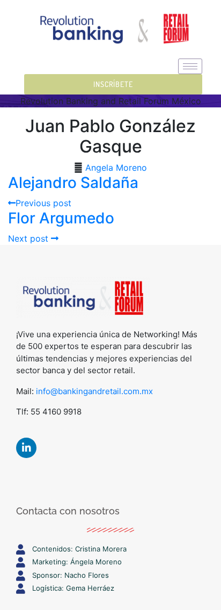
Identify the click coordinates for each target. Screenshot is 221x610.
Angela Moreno (116, 167)
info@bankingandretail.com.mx (94, 391)
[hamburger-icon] (190, 66)
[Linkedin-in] (26, 448)
